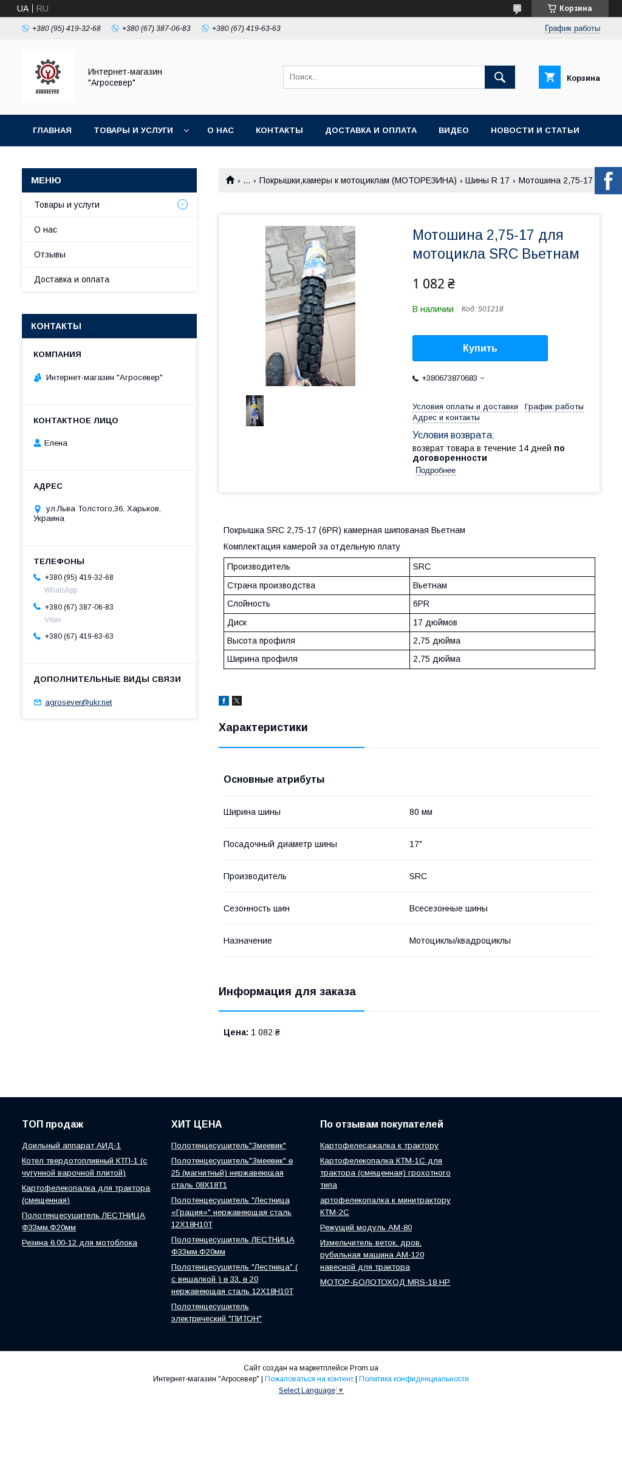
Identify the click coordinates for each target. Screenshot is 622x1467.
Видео (454, 130)
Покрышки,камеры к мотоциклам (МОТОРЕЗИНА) (358, 180)
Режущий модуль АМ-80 (366, 1227)
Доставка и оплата (371, 130)
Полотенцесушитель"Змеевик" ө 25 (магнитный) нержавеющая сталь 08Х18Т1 (232, 1173)
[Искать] (500, 77)
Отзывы (50, 254)
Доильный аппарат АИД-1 (71, 1145)
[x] (237, 702)
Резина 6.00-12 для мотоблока (79, 1242)
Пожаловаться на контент (309, 1379)
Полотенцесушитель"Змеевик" (228, 1145)
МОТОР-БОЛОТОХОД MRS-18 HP (385, 1282)
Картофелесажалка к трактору (379, 1145)
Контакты (279, 130)
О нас (220, 130)
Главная (52, 130)
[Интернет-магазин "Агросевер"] (47, 99)
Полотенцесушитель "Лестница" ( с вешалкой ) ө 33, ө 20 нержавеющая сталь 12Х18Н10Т (234, 1279)
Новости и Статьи (535, 130)
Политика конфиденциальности (414, 1379)
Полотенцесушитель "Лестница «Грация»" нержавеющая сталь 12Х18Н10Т (231, 1212)
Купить (480, 348)
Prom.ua (364, 1368)
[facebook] (224, 702)
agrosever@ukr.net (78, 702)
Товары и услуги (133, 130)
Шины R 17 (487, 180)
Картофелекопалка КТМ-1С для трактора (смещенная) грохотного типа (385, 1173)
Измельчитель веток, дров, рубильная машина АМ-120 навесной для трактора (372, 1254)
